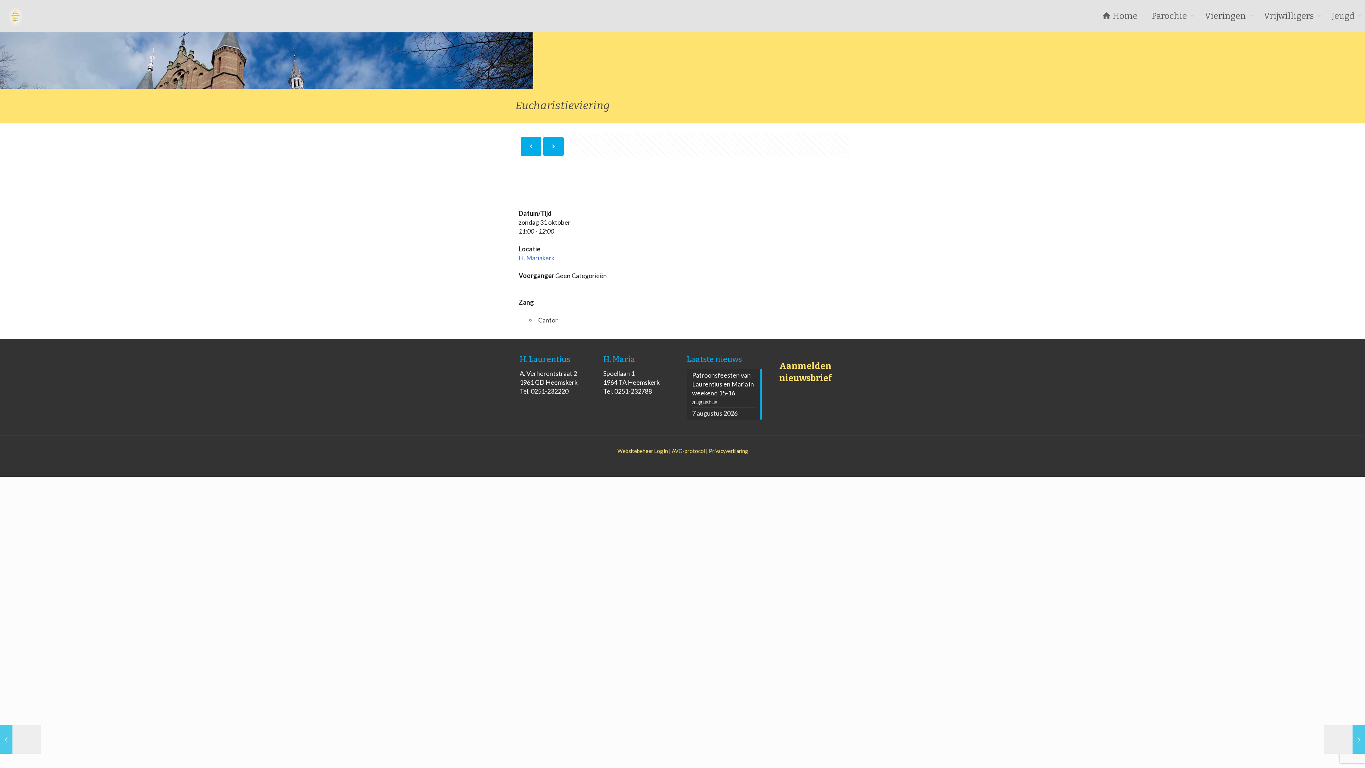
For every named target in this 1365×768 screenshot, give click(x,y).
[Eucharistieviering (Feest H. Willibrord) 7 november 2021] (1344, 739)
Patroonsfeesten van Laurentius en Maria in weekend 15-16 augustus (723, 388)
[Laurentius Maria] (15, 16)
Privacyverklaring (728, 451)
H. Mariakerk (537, 258)
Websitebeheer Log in (642, 451)
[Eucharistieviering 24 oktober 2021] (20, 739)
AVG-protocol (688, 451)
